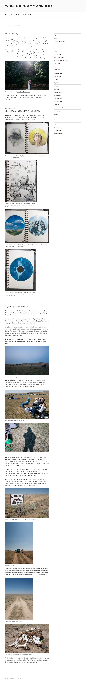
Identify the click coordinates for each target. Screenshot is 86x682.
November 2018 (58, 73)
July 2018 (56, 79)
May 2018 (56, 83)
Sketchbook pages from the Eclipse (22, 111)
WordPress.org (58, 133)
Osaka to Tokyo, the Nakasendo (62, 60)
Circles (55, 51)
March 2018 (57, 89)
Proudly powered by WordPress (13, 678)
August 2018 (57, 76)
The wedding (11, 33)
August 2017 (57, 111)
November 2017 (58, 101)
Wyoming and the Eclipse (17, 306)
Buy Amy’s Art (9, 15)
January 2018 (57, 95)
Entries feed (57, 127)
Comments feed (58, 130)
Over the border (58, 54)
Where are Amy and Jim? (28, 6)
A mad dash (57, 63)
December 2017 (58, 98)
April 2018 (56, 86)
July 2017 (56, 114)
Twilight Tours (9, 331)
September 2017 (58, 108)
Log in (55, 124)
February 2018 (57, 92)
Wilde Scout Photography (23, 91)
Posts (17, 15)
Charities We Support (29, 15)
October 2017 (57, 104)
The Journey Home (59, 57)
